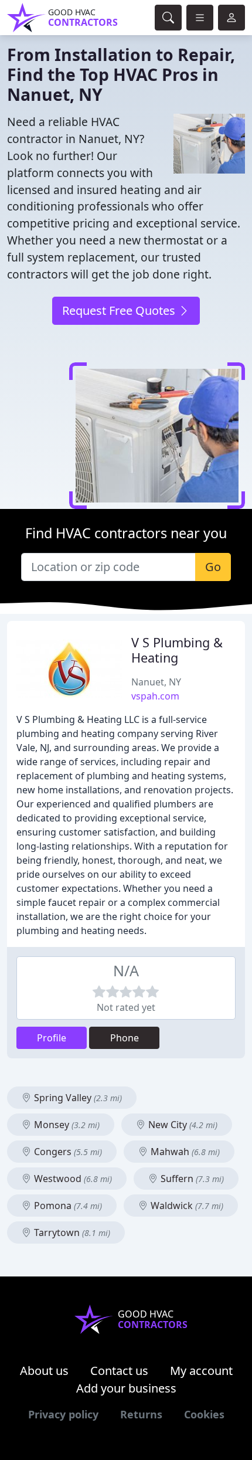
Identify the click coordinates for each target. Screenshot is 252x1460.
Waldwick (185, 1205)
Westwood (72, 1178)
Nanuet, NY (156, 681)
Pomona (67, 1205)
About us (44, 1370)
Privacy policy (63, 1414)
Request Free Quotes (120, 310)
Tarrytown (71, 1232)
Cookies (204, 1414)
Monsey (66, 1124)
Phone (124, 1037)
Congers (67, 1151)
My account (201, 1370)
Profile (51, 1037)
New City (181, 1124)
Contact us (119, 1370)
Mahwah (184, 1151)
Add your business (126, 1388)
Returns (141, 1414)
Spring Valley (77, 1097)
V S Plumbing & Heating (177, 650)
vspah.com (155, 696)
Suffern (191, 1178)
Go (213, 567)
